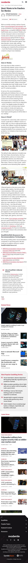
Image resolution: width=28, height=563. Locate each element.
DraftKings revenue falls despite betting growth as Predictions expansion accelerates (13, 392)
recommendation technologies (14, 26)
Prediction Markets (6, 434)
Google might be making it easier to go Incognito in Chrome (12, 326)
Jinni (20, 30)
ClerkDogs (13, 226)
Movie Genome (5, 38)
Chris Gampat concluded (16, 218)
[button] (22, 2)
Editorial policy (14, 274)
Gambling (4, 448)
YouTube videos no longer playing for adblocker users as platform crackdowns (10, 335)
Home (2, 5)
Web (3, 298)
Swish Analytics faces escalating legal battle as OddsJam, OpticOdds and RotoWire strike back (14, 406)
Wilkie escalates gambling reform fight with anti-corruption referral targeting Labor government (15, 386)
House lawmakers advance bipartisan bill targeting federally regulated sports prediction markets (15, 379)
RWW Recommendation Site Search (13, 262)
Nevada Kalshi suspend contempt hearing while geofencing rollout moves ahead (13, 399)
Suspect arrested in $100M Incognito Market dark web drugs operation (9, 344)
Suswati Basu (4, 444)
